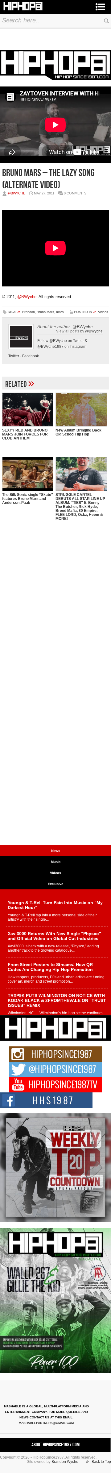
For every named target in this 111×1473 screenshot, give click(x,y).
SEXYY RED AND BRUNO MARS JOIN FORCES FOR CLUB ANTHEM (25, 434)
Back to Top (101, 1462)
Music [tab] (55, 862)
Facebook (30, 356)
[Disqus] (55, 605)
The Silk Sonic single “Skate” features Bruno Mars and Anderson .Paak (27, 499)
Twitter (13, 356)
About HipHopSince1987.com (55, 1445)
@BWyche (16, 193)
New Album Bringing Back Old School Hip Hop (78, 432)
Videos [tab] (55, 873)
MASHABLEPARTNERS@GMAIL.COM (46, 1423)
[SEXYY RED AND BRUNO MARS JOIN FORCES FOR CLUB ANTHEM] (27, 410)
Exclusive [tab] (55, 884)
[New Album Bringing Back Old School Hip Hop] (81, 410)
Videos (103, 312)
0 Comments (75, 193)
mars (60, 312)
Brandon (28, 312)
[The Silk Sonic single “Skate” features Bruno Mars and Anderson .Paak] (27, 474)
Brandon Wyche (64, 1462)
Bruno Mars (45, 312)
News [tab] (55, 851)
